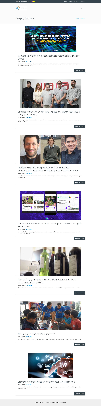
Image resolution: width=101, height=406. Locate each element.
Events (70, 1)
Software (83, 18)
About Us (76, 1)
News (65, 1)
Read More (80, 70)
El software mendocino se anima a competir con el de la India (46, 381)
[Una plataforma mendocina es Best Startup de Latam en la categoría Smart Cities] (50, 205)
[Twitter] (24, 2)
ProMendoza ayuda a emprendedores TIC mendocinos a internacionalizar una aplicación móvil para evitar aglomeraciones (49, 169)
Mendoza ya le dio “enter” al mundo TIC (36, 334)
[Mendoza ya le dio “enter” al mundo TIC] (50, 316)
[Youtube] (28, 2)
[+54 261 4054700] (19, 2)
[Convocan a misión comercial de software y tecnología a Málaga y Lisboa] (50, 39)
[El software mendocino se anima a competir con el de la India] (50, 365)
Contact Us (83, 1)
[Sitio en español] (34, 1)
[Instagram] (26, 2)
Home (77, 18)
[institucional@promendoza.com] (17, 2)
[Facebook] (22, 2)
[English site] (32, 1)
